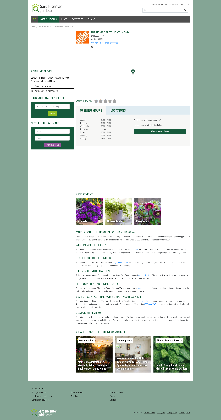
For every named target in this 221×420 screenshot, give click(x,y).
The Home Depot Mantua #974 (62, 27)
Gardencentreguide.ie (40, 400)
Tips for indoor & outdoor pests (44, 91)
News (112, 396)
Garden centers (48, 19)
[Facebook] (92, 47)
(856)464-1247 (97, 43)
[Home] (34, 19)
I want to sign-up (52, 145)
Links (188, 413)
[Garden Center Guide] (47, 8)
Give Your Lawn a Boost (41, 86)
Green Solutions (149, 413)
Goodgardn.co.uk (39, 392)
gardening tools (144, 288)
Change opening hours (160, 131)
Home (33, 27)
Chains (91, 19)
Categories (77, 19)
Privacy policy (172, 413)
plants (135, 249)
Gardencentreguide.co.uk (42, 396)
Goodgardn (161, 413)
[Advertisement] (52, 49)
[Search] (184, 10)
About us (185, 4)
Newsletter (157, 4)
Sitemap (182, 413)
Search (52, 113)
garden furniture (121, 262)
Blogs (64, 19)
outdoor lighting (144, 275)
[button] (133, 72)
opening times (144, 301)
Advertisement (172, 4)
